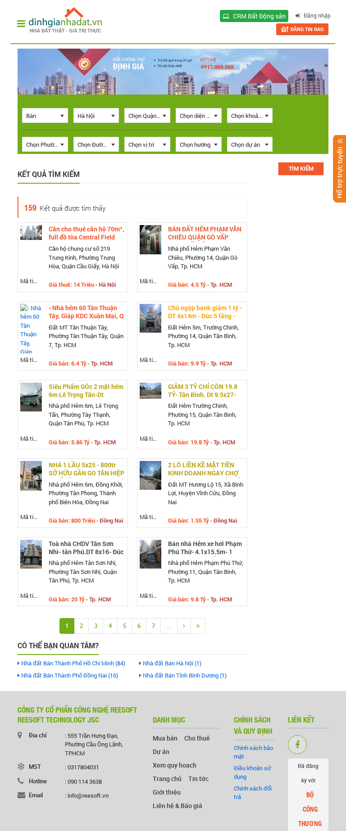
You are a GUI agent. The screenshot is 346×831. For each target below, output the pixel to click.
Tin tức (198, 778)
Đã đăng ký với (310, 795)
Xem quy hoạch (174, 765)
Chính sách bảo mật (253, 752)
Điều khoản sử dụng (252, 772)
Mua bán (165, 738)
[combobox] (45, 115)
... (169, 626)
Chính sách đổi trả (253, 792)
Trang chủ (167, 778)
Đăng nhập (316, 15)
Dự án (161, 751)
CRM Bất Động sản (259, 16)
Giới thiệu (167, 792)
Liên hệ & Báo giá (177, 805)
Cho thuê (197, 738)
